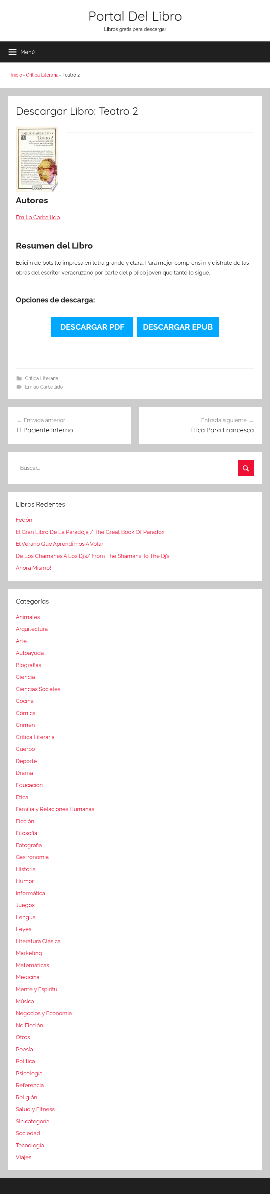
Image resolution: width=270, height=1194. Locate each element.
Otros (23, 1037)
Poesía (24, 1049)
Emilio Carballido (44, 387)
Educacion (29, 785)
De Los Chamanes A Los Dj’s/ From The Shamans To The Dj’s (92, 556)
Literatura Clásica (38, 941)
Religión (26, 1097)
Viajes (23, 1157)
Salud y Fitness (35, 1109)
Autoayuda (30, 653)
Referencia (30, 1085)
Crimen (25, 725)
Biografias (28, 665)
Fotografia (29, 845)
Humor (25, 881)
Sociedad (28, 1133)
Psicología (29, 1073)
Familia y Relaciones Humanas (55, 809)
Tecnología (30, 1145)
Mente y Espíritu (36, 989)
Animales (28, 617)
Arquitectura (32, 629)
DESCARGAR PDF (92, 327)
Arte (21, 641)
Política (25, 1061)
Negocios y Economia (44, 1013)
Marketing (29, 953)
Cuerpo (25, 749)
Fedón (24, 519)
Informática (30, 893)
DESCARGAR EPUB (178, 327)
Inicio (16, 75)
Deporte (26, 761)
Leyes (23, 929)
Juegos (25, 905)
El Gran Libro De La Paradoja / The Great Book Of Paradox (90, 532)
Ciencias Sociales (38, 689)
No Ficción (29, 1025)
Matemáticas (32, 965)
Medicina (28, 977)
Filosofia (26, 833)
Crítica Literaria (42, 75)
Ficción (25, 821)
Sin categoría (32, 1121)
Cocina (25, 701)
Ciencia (25, 677)
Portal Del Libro (135, 16)
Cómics (25, 713)
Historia (26, 869)
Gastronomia (32, 857)
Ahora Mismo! (33, 567)
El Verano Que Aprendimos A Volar (59, 543)
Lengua (26, 917)
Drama (24, 773)
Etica (22, 797)
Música (25, 1001)
